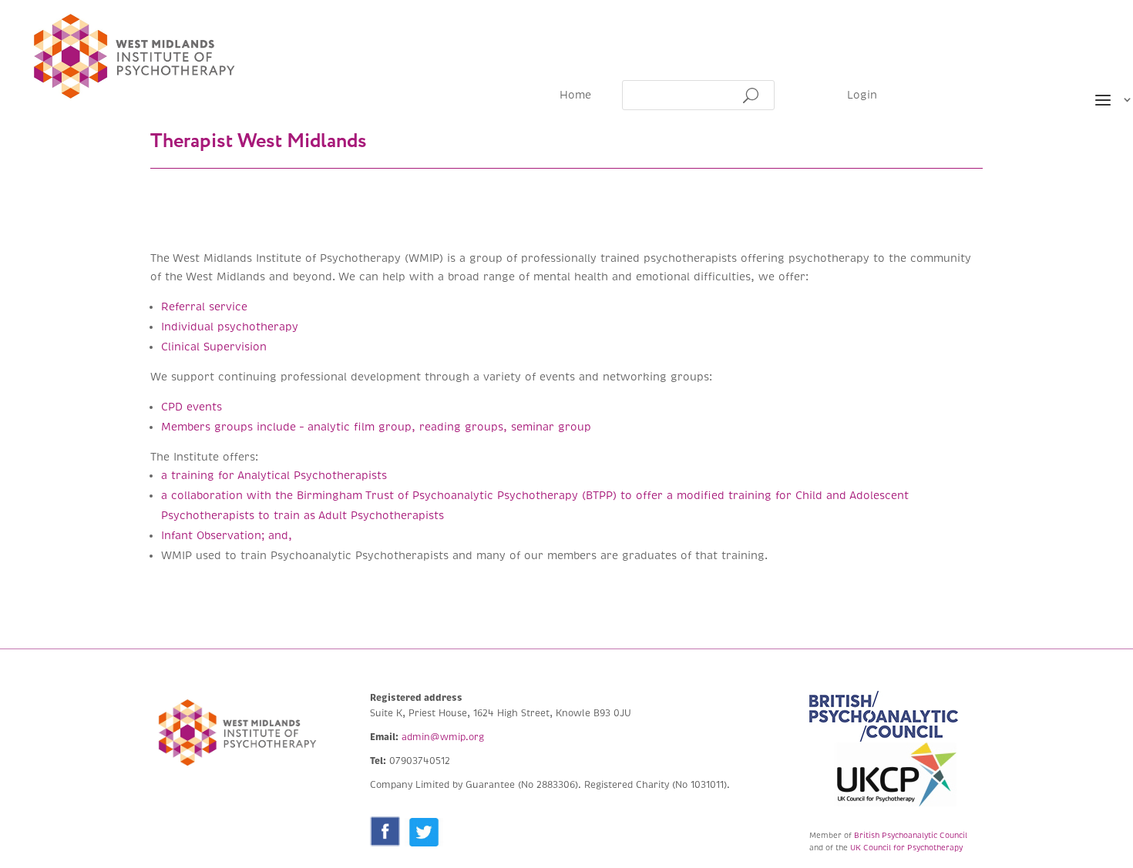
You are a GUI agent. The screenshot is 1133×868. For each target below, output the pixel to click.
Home (575, 96)
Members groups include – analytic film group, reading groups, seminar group (378, 427)
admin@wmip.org (443, 737)
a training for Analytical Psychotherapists (274, 475)
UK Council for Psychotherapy (906, 848)
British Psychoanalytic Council (910, 835)
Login (862, 96)
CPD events (191, 407)
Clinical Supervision (214, 347)
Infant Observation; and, (226, 535)
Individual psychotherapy (231, 326)
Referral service (204, 306)
